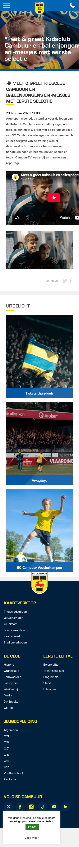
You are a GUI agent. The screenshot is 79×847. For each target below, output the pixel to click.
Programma (50, 677)
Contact (9, 707)
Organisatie (11, 671)
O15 (6, 754)
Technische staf (53, 671)
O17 (6, 748)
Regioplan (10, 779)
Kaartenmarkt (13, 636)
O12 (6, 767)
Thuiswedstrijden (15, 611)
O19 (6, 742)
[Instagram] (31, 806)
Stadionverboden (15, 642)
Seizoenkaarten (14, 630)
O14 (6, 761)
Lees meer (32, 837)
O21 (6, 736)
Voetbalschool (13, 773)
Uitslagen (49, 689)
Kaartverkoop (20, 603)
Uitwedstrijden (13, 618)
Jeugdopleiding (20, 721)
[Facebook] (20, 806)
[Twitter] (8, 806)
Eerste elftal (57, 656)
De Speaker (11, 701)
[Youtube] (54, 806)
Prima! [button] (32, 826)
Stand (47, 683)
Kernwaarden (12, 677)
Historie (9, 664)
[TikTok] (42, 806)
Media (8, 695)
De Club (12, 656)
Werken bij (11, 689)
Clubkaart (10, 624)
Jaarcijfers (10, 683)
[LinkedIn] (65, 806)
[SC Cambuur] (39, 8)
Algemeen (11, 730)
